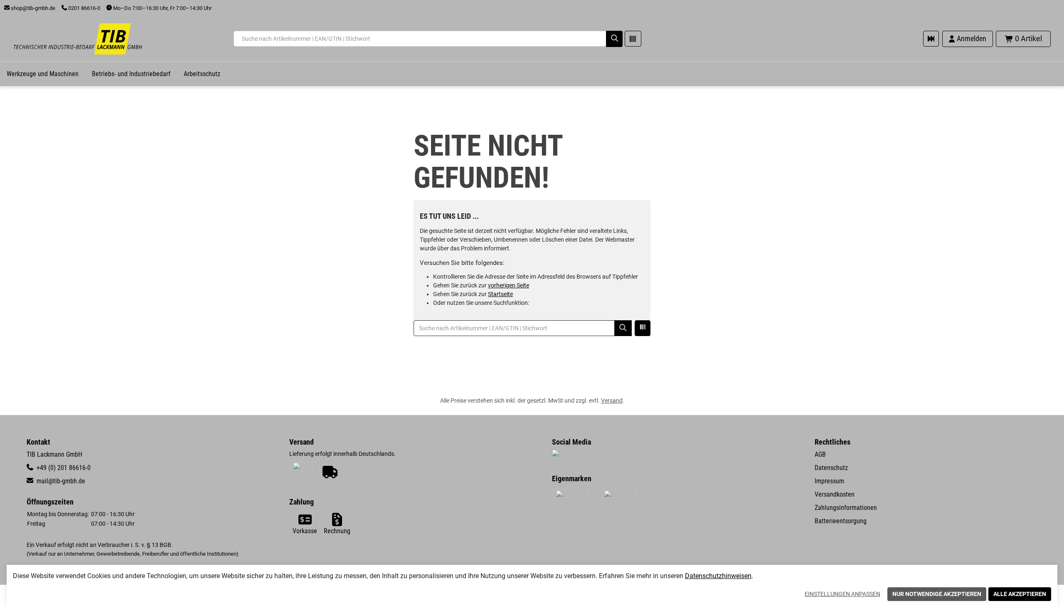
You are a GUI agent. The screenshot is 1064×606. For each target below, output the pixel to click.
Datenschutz (831, 468)
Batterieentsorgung (841, 521)
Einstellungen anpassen (842, 594)
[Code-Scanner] (633, 39)
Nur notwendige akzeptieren (936, 594)
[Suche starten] (614, 39)
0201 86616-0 (83, 8)
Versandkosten (835, 494)
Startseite (500, 294)
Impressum (829, 481)
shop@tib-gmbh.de (32, 8)
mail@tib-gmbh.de (60, 481)
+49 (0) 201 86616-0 (63, 468)
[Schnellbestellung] (931, 39)
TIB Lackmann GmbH (54, 454)
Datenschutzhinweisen (718, 576)
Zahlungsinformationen (846, 508)
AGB (820, 454)
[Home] (77, 38)
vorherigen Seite (508, 285)
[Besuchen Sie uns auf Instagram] (555, 453)
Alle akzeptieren (1019, 594)
